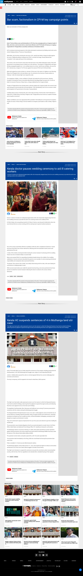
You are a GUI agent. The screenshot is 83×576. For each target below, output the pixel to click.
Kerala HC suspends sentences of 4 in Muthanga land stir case (40, 322)
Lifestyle (57, 4)
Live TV (21, 1)
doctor (15, 276)
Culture (66, 560)
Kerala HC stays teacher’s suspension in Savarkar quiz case (69, 521)
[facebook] (8, 39)
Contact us (39, 565)
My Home (9, 4)
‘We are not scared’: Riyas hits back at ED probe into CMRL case (69, 542)
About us (34, 565)
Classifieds (26, 1)
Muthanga (16, 456)
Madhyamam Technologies (39, 571)
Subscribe (31, 1)
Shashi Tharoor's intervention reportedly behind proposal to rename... (68, 500)
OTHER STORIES (9, 125)
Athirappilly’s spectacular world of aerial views (13, 521)
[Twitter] (10, 39)
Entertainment (44, 4)
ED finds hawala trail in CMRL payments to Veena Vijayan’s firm (51, 521)
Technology (51, 4)
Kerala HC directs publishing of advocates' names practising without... (31, 543)
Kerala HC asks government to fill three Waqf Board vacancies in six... (51, 543)
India (14, 4)
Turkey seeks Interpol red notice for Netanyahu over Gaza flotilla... (50, 142)
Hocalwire (50, 571)
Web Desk (13, 214)
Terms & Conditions (51, 565)
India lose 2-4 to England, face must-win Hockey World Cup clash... (68, 142)
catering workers (20, 276)
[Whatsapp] (12, 39)
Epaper (17, 1)
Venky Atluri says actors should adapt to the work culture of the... (32, 142)
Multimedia (62, 4)
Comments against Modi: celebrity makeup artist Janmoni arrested (32, 521)
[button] (1, 1)
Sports (37, 4)
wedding (11, 276)
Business (33, 4)
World (17, 4)
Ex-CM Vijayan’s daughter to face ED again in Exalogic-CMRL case (51, 500)
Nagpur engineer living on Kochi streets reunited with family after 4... (13, 543)
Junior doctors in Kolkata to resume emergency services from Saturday (14, 142)
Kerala (6, 496)
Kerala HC (11, 456)
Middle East (27, 4)
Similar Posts (7, 483)
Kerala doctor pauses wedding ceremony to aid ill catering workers (40, 170)
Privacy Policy (44, 565)
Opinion (21, 4)
